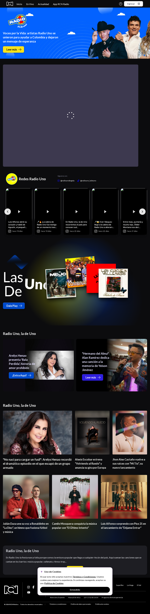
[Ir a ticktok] (28, 587)
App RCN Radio (61, 4)
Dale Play (12, 305)
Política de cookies (102, 604)
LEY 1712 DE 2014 (91, 597)
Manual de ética (74, 597)
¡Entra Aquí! (19, 375)
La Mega (130, 585)
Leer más (11, 49)
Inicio (19, 4)
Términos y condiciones (58, 604)
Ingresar (131, 3)
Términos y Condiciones (84, 576)
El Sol (139, 585)
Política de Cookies (53, 583)
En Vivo (30, 4)
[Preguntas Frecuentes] (120, 4)
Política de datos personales (81, 604)
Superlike (119, 585)
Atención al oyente (57, 597)
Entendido (75, 589)
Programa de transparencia (112, 597)
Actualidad (43, 4)
